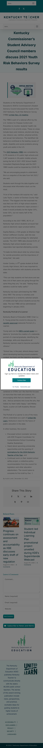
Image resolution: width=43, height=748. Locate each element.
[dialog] (21, 373)
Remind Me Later (25, 387)
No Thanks (16, 387)
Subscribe (21, 380)
